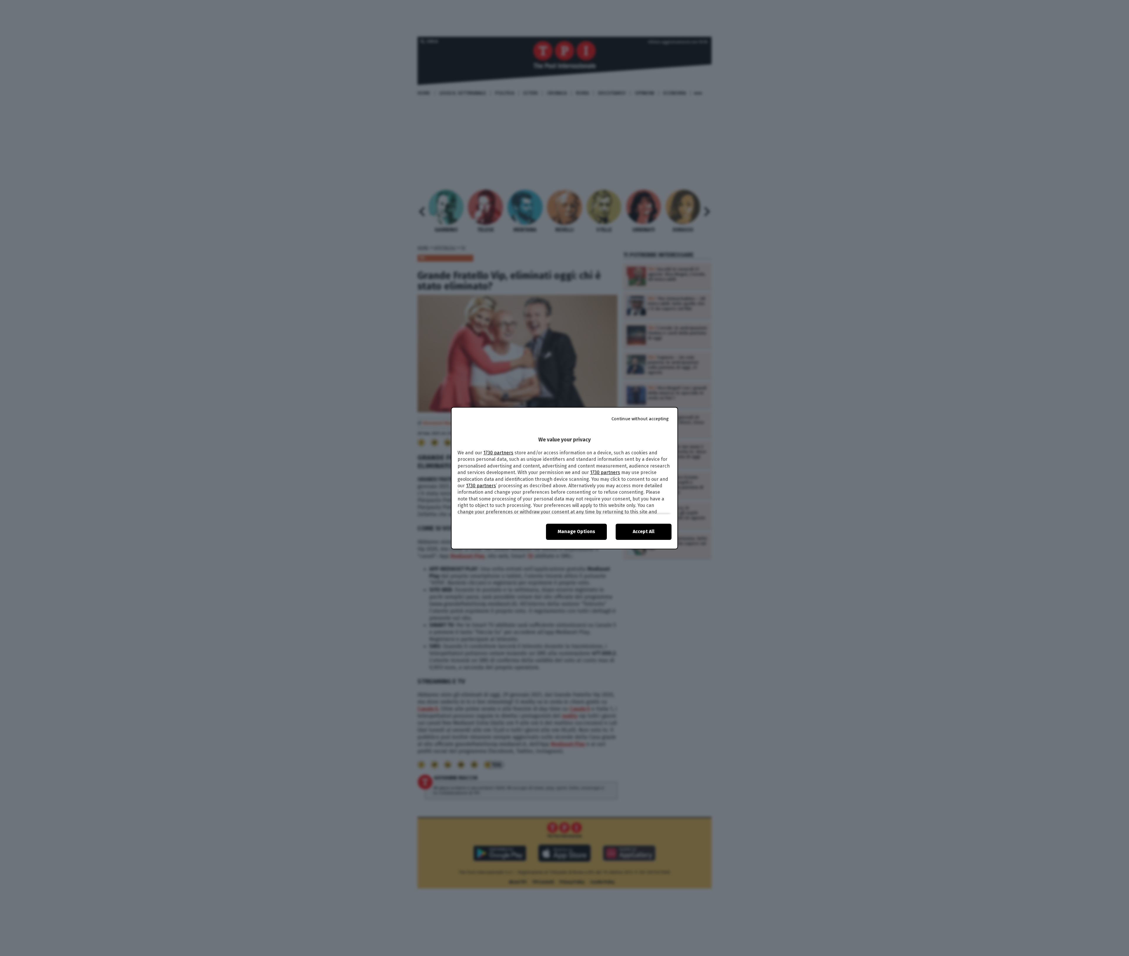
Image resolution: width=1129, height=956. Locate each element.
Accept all (643, 531)
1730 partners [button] (498, 453)
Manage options (576, 531)
